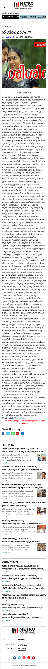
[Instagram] (24, 657)
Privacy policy (9, 644)
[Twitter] (19, 657)
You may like (10, 561)
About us (21, 639)
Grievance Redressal (22, 649)
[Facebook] (14, 657)
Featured (8, 444)
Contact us (8, 648)
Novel (12, 27)
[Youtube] (28, 657)
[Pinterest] (33, 657)
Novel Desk (9, 37)
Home (4, 27)
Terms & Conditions (22, 644)
